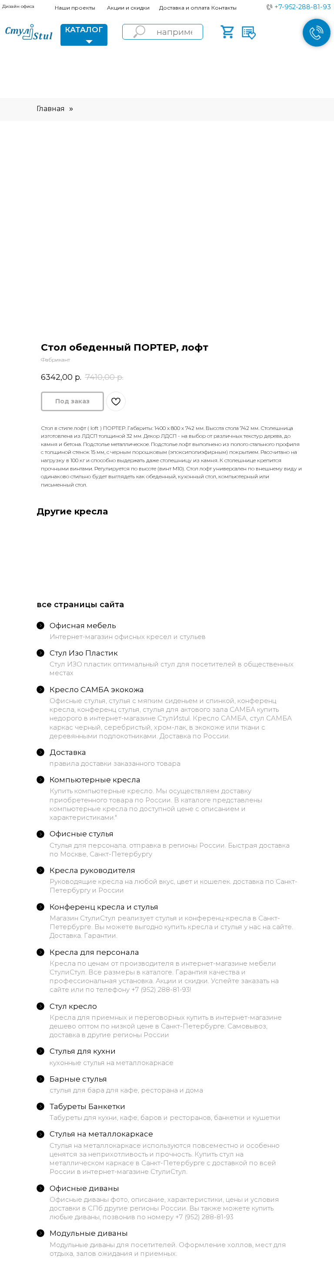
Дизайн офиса (18, 6)
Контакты (224, 7)
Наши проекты (75, 7)
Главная (51, 109)
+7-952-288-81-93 (302, 7)
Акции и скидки (128, 7)
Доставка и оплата (184, 7)
